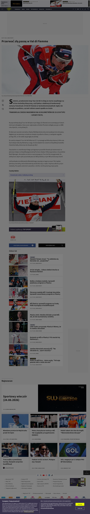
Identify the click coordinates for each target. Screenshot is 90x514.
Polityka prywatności (28, 511)
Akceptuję (80, 504)
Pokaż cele (80, 508)
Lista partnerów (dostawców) (47, 508)
